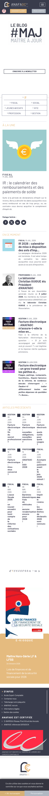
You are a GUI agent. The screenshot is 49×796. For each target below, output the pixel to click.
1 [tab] (12, 571)
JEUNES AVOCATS (14, 108)
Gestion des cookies (11, 712)
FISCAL (14, 103)
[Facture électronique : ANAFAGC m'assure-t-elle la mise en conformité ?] (9, 323)
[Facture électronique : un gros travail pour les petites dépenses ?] (9, 367)
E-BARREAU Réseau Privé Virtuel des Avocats (21, 721)
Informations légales (11, 709)
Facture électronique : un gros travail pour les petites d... (32, 368)
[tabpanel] (24, 473)
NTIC (36, 108)
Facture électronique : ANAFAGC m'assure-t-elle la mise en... (32, 326)
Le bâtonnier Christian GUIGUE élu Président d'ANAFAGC (32, 283)
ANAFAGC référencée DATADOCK (16, 725)
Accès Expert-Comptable (13, 695)
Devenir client (18, 11)
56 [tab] (36, 571)
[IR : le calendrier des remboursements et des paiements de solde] (24, 150)
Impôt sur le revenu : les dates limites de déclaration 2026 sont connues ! (42, 510)
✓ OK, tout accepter (12, 793)
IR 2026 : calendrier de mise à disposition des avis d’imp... (32, 247)
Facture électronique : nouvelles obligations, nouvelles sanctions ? (28, 433)
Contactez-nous (10, 699)
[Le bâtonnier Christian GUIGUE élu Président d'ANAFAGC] (9, 280)
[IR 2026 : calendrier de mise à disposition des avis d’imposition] (9, 245)
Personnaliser (37, 793)
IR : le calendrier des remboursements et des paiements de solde (23, 187)
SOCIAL (36, 103)
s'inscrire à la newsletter (25, 71)
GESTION (36, 113)
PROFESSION (14, 113)
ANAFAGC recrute (10, 705)
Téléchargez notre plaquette (14, 702)
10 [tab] (30, 571)
